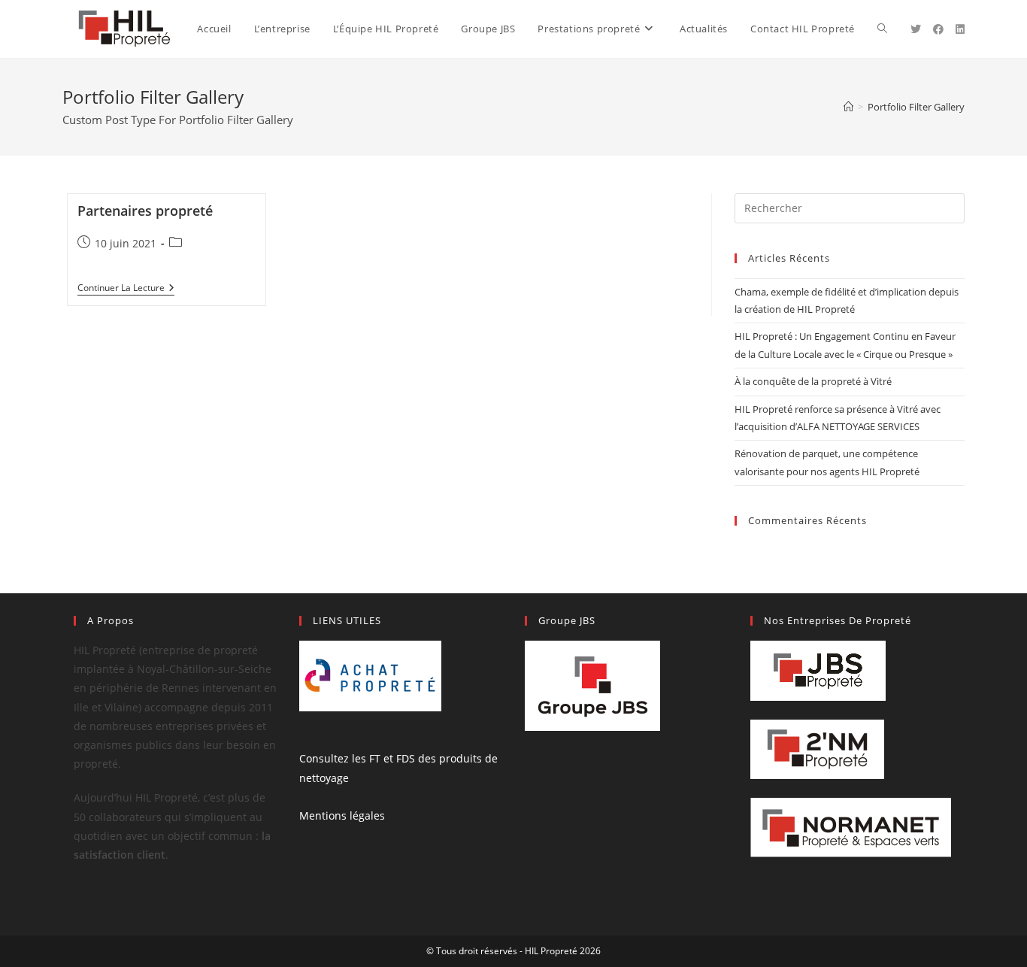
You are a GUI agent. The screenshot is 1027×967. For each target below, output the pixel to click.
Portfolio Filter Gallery (916, 107)
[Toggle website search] (882, 29)
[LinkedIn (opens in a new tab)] (960, 29)
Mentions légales (342, 815)
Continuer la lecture (125, 288)
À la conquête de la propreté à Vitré (813, 381)
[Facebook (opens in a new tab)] (938, 29)
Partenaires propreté (145, 211)
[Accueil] (848, 107)
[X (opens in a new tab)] (915, 29)
